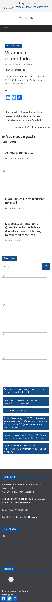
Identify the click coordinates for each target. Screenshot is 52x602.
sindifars (29, 64)
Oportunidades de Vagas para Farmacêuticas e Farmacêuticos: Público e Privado (25, 448)
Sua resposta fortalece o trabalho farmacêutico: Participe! (22, 401)
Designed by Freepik (7, 595)
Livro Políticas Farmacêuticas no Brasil (24, 201)
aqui (12, 90)
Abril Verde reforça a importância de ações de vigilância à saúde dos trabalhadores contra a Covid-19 (26, 116)
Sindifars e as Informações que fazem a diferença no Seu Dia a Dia (24, 391)
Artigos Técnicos (13, 46)
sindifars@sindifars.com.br (27, 517)
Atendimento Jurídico (15, 410)
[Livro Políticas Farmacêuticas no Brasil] (26, 171)
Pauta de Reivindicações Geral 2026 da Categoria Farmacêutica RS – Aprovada (25, 436)
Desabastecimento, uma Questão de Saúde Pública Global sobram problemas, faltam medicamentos (23, 229)
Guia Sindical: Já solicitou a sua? (29, 127)
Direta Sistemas (22, 591)
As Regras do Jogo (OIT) (21, 153)
